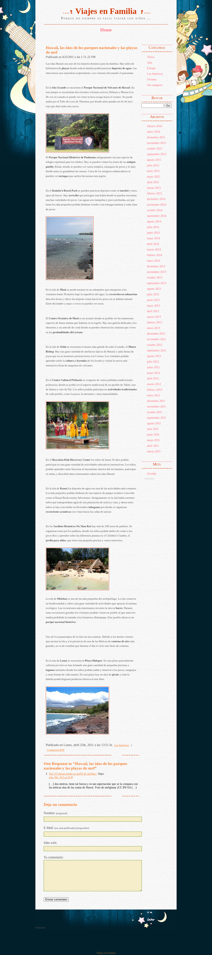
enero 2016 (153, 131)
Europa (151, 68)
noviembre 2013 (156, 272)
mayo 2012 (153, 372)
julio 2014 (153, 227)
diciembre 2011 (156, 401)
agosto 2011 (154, 423)
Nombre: (55, 813)
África (150, 57)
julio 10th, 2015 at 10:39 (61, 777)
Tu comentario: (53, 857)
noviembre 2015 (156, 143)
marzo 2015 (154, 187)
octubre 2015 (154, 148)
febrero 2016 (154, 126)
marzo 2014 (154, 249)
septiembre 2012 (156, 350)
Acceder (152, 473)
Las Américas (155, 73)
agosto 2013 (154, 288)
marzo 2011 (154, 451)
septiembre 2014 (156, 215)
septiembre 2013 (156, 283)
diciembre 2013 (156, 266)
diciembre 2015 (156, 137)
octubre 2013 (154, 277)
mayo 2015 (153, 176)
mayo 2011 (153, 440)
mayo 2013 (153, 305)
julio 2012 (153, 361)
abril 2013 (153, 311)
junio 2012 (153, 367)
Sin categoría (154, 85)
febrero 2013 (154, 322)
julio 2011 (153, 429)
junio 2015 (153, 171)
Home (106, 29)
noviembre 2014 (156, 204)
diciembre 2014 (156, 199)
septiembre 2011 (156, 417)
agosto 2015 (154, 159)
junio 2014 (153, 232)
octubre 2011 (154, 412)
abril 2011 (153, 445)
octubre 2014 (154, 210)
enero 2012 (153, 395)
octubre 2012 (154, 344)
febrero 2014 (154, 255)
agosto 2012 (154, 356)
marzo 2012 (154, 384)
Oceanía (151, 79)
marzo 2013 (154, 316)
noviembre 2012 (156, 339)
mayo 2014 (153, 238)
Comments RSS (55, 750)
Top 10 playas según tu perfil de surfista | (73, 773)
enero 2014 (153, 260)
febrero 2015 (154, 193)
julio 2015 (153, 165)
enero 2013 (153, 328)
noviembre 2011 (156, 406)
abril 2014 (153, 244)
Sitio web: (50, 843)
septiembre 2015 (156, 154)
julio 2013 (153, 294)
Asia (149, 62)
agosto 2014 (154, 221)
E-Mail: (66, 828)
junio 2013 (153, 300)
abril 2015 (153, 182)
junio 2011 (153, 434)
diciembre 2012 (156, 333)
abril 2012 (153, 378)
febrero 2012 (154, 389)
